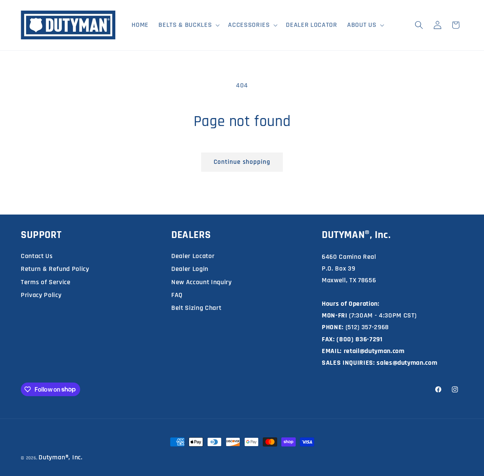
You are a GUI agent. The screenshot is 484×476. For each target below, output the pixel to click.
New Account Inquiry (201, 282)
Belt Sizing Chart (196, 307)
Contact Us (37, 256)
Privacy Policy (41, 295)
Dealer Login (189, 268)
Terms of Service (46, 282)
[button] (188, 25)
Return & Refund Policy (55, 268)
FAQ (177, 295)
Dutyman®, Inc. (61, 457)
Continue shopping (242, 162)
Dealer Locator (192, 256)
